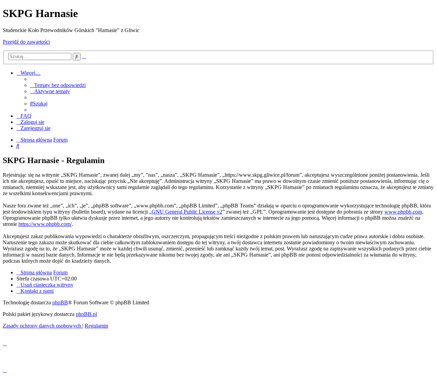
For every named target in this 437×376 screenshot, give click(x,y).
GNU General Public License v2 (187, 212)
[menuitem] (58, 85)
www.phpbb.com (403, 212)
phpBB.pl (86, 314)
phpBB (60, 302)
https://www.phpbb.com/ (45, 224)
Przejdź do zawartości (26, 42)
